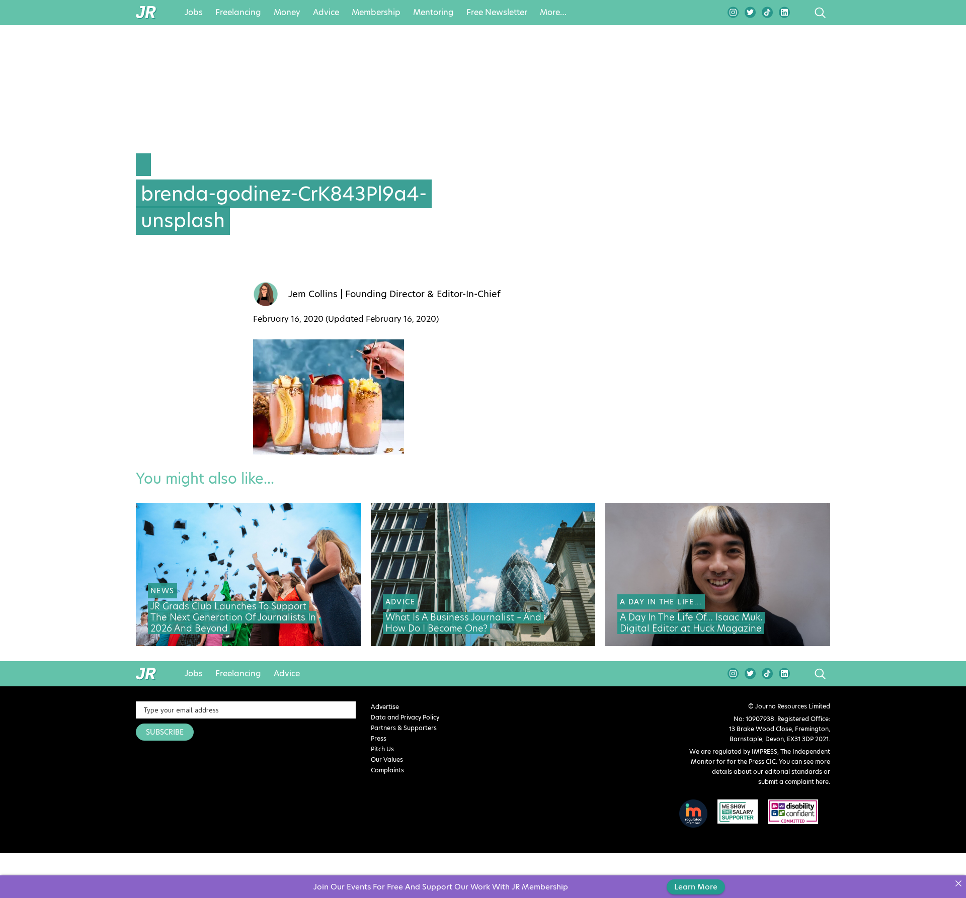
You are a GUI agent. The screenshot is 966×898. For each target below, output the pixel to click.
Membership (376, 13)
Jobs (194, 13)
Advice (326, 13)
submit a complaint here (793, 781)
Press (378, 738)
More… (553, 13)
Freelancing (238, 13)
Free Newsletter (496, 13)
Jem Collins (313, 294)
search (801, 13)
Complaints (387, 770)
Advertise (385, 706)
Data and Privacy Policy (405, 717)
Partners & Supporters (404, 728)
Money (287, 13)
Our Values (387, 759)
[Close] (958, 883)
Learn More (695, 886)
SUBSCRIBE (165, 732)
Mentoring (433, 13)
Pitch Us (382, 749)
